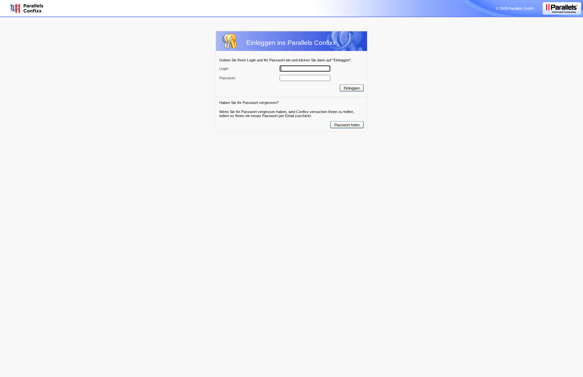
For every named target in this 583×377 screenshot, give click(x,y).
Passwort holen (347, 125)
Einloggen (352, 88)
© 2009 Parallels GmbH (515, 8)
